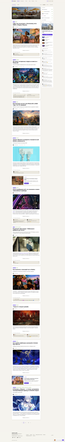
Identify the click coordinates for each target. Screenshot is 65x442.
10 (28, 422)
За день (41, 4)
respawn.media (14, 432)
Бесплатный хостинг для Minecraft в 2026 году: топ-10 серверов (25, 104)
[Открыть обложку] (26, 36)
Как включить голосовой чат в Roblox (24, 269)
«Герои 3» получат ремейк (21, 307)
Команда (31, 434)
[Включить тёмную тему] (51, 1)
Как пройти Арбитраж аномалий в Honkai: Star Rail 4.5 (25, 343)
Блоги (34, 434)
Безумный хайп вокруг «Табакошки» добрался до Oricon (24, 229)
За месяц (47, 4)
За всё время (51, 4)
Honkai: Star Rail (19, 366)
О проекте (27, 434)
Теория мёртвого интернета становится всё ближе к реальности (26, 140)
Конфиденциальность (29, 435)
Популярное (14, 4)
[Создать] (47, 1)
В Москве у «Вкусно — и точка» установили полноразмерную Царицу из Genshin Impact (26, 389)
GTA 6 (14, 211)
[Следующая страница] (31, 422)
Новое (18, 4)
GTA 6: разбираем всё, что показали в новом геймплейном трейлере (26, 190)
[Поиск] (49, 1)
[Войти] (52, 1)
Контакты (34, 435)
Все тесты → (51, 22)
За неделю (44, 4)
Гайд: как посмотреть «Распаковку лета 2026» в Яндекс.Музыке (25, 24)
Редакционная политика (39, 434)
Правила (44, 434)
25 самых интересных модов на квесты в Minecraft (25, 62)
